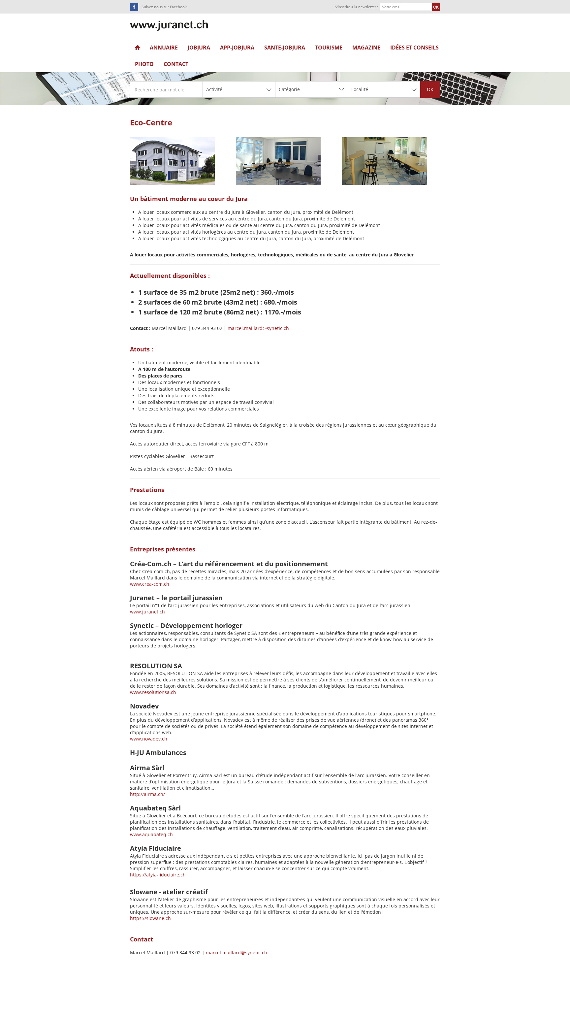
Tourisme (328, 47)
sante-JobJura (284, 47)
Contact (176, 64)
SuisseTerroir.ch (169, 25)
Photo (144, 64)
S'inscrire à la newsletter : (356, 7)
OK (430, 89)
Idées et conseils (414, 47)
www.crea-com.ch (149, 584)
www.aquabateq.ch (151, 834)
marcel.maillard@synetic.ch (258, 328)
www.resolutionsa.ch (153, 692)
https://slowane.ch (150, 918)
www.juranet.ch (147, 611)
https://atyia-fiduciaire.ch (158, 874)
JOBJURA (199, 47)
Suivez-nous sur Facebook (164, 7)
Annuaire (164, 47)
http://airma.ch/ (148, 794)
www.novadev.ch (148, 739)
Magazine (366, 47)
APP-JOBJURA (237, 47)
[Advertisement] (285, 1003)
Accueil (137, 47)
